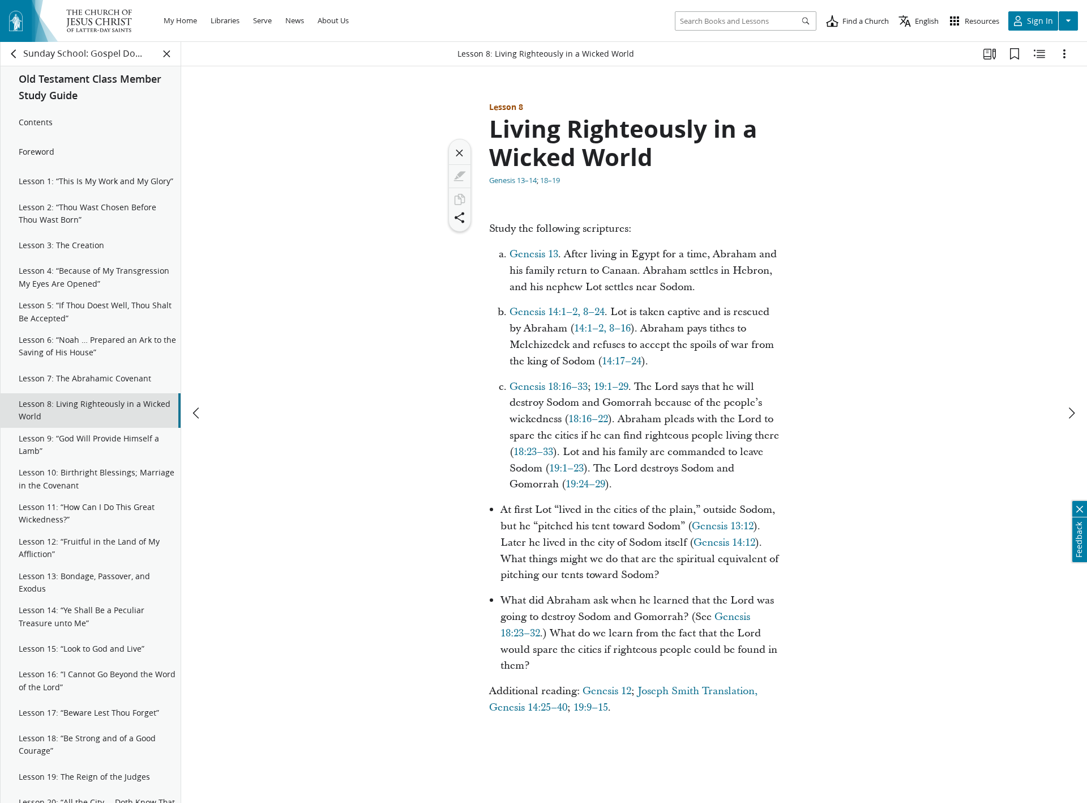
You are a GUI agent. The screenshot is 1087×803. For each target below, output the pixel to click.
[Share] (460, 218)
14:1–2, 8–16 (602, 328)
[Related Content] (1039, 53)
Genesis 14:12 (724, 543)
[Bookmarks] (1014, 53)
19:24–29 (585, 484)
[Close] (460, 153)
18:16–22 (588, 419)
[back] (14, 54)
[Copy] (460, 199)
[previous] (197, 413)
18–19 (550, 180)
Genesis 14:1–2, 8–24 (557, 312)
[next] (1071, 413)
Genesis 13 (534, 254)
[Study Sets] (989, 53)
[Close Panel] (167, 54)
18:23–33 (533, 452)
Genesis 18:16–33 (549, 387)
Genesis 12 (607, 691)
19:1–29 (611, 387)
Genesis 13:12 (723, 526)
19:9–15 (591, 707)
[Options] (1064, 53)
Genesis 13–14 (513, 180)
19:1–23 (566, 468)
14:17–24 (621, 361)
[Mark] (460, 176)
